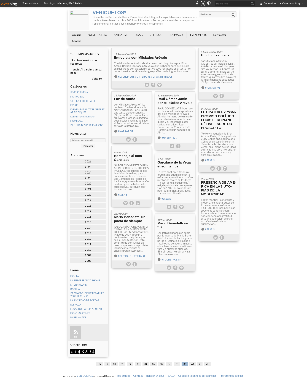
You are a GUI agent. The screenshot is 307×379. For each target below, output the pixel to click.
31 (122, 364)
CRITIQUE (156, 34)
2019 (88, 200)
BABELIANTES (78, 317)
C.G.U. (171, 375)
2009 (88, 255)
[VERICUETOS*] (79, 20)
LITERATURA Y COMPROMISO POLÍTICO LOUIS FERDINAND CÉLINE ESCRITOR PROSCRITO (218, 120)
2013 (88, 233)
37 (169, 364)
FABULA (74, 276)
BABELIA (75, 289)
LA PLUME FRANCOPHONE (85, 280)
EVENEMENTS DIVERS (82, 116)
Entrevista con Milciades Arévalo (140, 57)
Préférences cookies (231, 375)
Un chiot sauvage (215, 55)
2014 (88, 227)
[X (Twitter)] (203, 3)
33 (138, 364)
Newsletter (219, 34)
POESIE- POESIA (97, 34)
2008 (88, 260)
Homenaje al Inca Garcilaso (128, 158)
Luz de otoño (124, 99)
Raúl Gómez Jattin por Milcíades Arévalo (175, 101)
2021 (88, 189)
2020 (88, 194)
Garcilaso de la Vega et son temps (174, 164)
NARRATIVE (121, 34)
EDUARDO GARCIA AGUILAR (86, 308)
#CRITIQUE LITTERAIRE (132, 256)
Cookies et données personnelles (197, 375)
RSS (75, 337)
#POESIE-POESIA (171, 259)
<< (99, 364)
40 (192, 364)
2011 (88, 244)
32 (130, 364)
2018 (88, 205)
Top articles (123, 375)
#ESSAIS (210, 160)
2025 (88, 167)
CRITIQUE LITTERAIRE (82, 100)
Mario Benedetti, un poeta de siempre (130, 219)
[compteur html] (82, 351)
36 (161, 364)
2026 (88, 161)
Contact (76, 40)
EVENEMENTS (198, 34)
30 (114, 364)
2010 (88, 249)
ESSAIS (139, 34)
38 (177, 364)
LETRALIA (75, 304)
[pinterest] (209, 3)
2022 (88, 183)
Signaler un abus (155, 375)
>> (207, 364)
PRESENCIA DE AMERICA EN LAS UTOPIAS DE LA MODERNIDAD (218, 188)
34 (145, 364)
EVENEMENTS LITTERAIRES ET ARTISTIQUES (87, 111)
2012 (88, 238)
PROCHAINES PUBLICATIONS (86, 125)
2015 (88, 222)
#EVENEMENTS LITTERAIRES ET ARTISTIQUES (145, 76)
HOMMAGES (176, 34)
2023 (88, 178)
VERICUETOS (85, 375)
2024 (88, 172)
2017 (88, 211)
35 (153, 364)
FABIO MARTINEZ (80, 313)
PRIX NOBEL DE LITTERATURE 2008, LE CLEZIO (87, 295)
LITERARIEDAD (78, 284)
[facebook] (197, 3)
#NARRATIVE (212, 87)
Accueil (76, 34)
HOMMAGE (76, 120)
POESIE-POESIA (79, 92)
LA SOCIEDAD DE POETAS (84, 300)
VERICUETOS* (109, 12)
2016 (88, 216)
